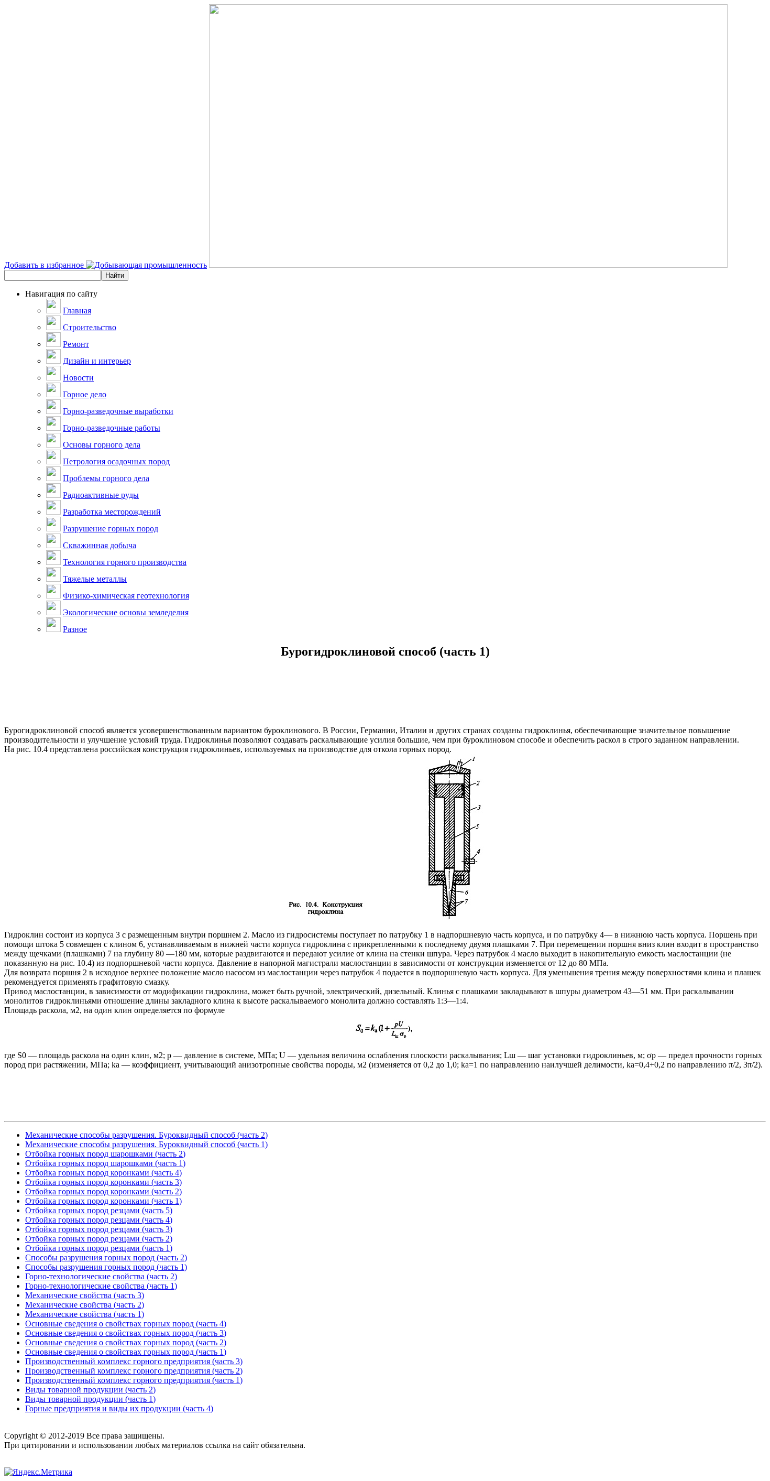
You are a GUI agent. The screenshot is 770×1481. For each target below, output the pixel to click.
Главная (77, 310)
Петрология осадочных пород (116, 461)
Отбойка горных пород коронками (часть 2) (103, 1191)
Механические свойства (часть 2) (84, 1304)
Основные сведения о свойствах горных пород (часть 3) (125, 1332)
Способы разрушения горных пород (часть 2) (106, 1257)
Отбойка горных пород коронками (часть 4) (103, 1172)
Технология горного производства (124, 562)
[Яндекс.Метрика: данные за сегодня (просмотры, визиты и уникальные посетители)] (38, 1472)
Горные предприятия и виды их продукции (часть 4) (119, 1408)
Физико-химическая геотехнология (126, 595)
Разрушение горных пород (110, 528)
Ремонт (76, 344)
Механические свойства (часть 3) (84, 1295)
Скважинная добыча (99, 545)
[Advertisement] (385, 702)
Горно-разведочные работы (111, 427)
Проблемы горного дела (106, 478)
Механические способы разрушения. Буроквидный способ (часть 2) (146, 1134)
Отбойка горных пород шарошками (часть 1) (105, 1163)
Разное (75, 629)
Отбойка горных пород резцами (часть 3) (98, 1229)
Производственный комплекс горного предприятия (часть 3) (134, 1361)
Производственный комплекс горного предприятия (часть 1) (134, 1380)
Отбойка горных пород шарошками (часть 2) (105, 1153)
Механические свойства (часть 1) (84, 1314)
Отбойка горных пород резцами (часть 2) (98, 1238)
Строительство (89, 327)
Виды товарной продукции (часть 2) (90, 1389)
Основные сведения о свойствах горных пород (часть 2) (125, 1342)
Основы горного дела (101, 444)
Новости (78, 377)
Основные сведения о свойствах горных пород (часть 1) (125, 1351)
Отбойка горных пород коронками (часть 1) (103, 1200)
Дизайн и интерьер (97, 360)
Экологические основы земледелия (126, 612)
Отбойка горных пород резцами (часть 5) (98, 1210)
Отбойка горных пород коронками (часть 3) (103, 1182)
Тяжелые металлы (95, 578)
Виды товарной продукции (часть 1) (90, 1399)
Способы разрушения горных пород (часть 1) (106, 1266)
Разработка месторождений (112, 511)
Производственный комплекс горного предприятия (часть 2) (134, 1370)
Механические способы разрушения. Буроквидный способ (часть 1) (146, 1144)
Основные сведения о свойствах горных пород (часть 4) (125, 1323)
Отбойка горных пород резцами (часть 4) (98, 1219)
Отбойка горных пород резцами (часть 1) (98, 1248)
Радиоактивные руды (101, 495)
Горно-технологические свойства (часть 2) (101, 1276)
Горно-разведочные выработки (118, 411)
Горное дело (84, 394)
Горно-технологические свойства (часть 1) (101, 1285)
